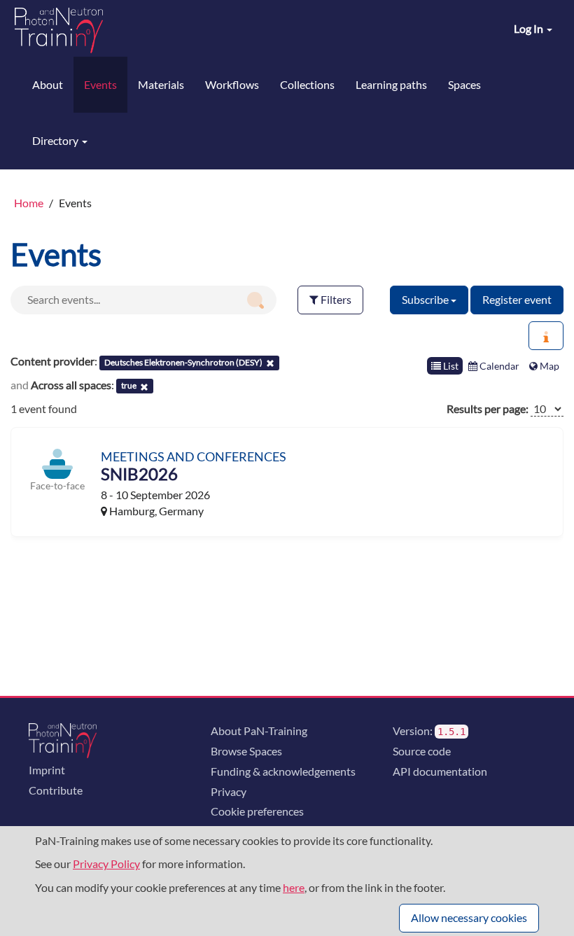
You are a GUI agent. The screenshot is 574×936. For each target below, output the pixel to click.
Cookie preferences (257, 811)
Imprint (47, 769)
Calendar (498, 366)
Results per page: (487, 408)
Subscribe (426, 299)
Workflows (232, 84)
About (47, 84)
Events (100, 84)
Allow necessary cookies (469, 917)
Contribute (56, 790)
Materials (161, 84)
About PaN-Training (259, 730)
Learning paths (391, 84)
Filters (334, 299)
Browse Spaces (246, 750)
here (293, 887)
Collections (307, 84)
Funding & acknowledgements (283, 771)
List (449, 366)
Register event (517, 299)
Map (548, 366)
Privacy (228, 791)
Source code (422, 750)
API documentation (440, 771)
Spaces (464, 84)
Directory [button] (56, 140)
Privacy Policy (106, 863)
